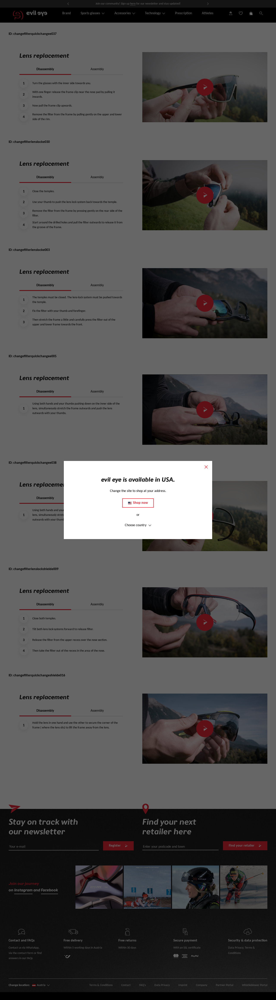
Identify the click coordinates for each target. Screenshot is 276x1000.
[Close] (206, 467)
